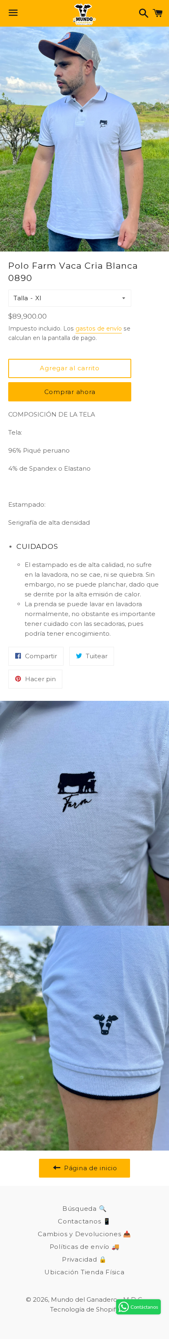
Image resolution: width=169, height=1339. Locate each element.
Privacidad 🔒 (84, 1259)
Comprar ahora (70, 392)
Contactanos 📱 (84, 1221)
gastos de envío (98, 328)
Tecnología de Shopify (84, 1309)
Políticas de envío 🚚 (85, 1247)
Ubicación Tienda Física (84, 1272)
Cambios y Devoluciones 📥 (84, 1234)
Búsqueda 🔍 (84, 1208)
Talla (21, 298)
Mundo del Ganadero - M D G (96, 1299)
